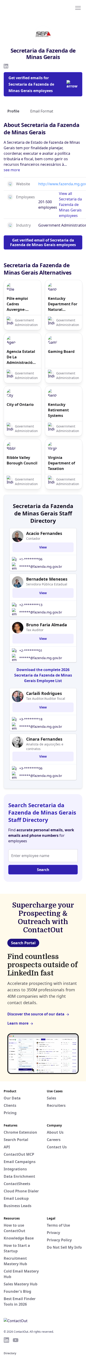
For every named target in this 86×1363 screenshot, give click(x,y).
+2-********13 (30, 605)
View (43, 547)
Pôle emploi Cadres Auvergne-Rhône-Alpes (18, 304)
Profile (13, 111)
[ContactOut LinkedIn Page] (6, 1340)
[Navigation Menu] (78, 7)
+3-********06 (30, 768)
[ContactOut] (25, 7)
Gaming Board (61, 351)
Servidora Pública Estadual (46, 584)
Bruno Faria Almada (46, 624)
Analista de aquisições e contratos (44, 746)
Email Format (41, 111)
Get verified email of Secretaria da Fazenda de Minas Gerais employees (43, 242)
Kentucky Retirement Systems (58, 410)
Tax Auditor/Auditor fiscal (45, 698)
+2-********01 (30, 650)
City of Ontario (20, 404)
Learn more (17, 1023)
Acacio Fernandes (44, 533)
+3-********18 (30, 719)
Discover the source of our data (35, 1014)
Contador (33, 538)
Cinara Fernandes (44, 739)
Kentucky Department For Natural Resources (62, 304)
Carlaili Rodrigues (44, 693)
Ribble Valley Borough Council (22, 460)
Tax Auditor (35, 630)
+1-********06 (30, 559)
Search (43, 869)
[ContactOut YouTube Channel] (15, 1340)
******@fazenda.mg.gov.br (40, 566)
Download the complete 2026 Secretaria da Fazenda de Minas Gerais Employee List (43, 675)
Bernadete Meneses (46, 579)
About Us (55, 1132)
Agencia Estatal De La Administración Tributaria (21, 357)
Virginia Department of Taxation (61, 463)
